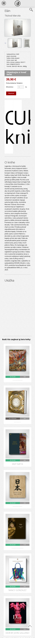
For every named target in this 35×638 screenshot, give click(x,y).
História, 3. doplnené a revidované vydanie (17, 380)
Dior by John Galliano (17, 633)
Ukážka (17, 117)
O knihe (9, 126)
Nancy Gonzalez (17, 590)
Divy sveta (17, 464)
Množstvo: (9, 87)
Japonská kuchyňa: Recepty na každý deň (17, 506)
